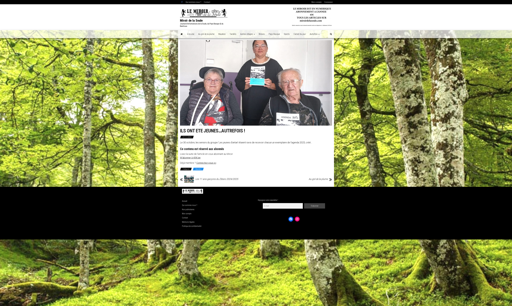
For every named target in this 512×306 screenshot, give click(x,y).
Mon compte (316, 2)
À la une (190, 34)
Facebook (182, 2)
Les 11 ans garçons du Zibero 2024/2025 (216, 179)
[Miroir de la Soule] (181, 34)
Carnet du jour (300, 34)
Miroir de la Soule (191, 20)
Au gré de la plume (206, 34)
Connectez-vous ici (206, 162)
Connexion (328, 2)
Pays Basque (274, 34)
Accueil (184, 201)
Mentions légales (188, 222)
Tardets (233, 34)
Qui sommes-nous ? (193, 2)
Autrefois (314, 34)
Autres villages (246, 34)
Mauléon (222, 34)
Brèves (262, 34)
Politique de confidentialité (191, 226)
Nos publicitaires (188, 209)
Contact (207, 2)
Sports (287, 34)
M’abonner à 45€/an (190, 157)
